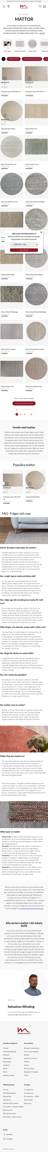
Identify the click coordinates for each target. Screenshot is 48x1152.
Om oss (5, 1090)
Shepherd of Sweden (31, 1072)
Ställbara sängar (9, 1075)
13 (31, 414)
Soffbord (6, 1065)
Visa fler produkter (24, 403)
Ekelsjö (26, 1055)
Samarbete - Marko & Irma (12, 1117)
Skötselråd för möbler (11, 1103)
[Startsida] (24, 6)
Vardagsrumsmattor (32, 59)
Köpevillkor (7, 1096)
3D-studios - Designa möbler (13, 1107)
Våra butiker (28, 1100)
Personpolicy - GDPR (31, 1096)
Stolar (5, 1072)
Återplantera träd (9, 1113)
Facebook (9, 1134)
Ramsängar (7, 1062)
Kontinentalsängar (9, 1051)
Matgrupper (7, 1058)
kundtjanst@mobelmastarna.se (31, 908)
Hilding (26, 1062)
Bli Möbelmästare (9, 1093)
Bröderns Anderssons (31, 1048)
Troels (26, 1075)
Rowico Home (29, 1068)
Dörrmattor (13, 59)
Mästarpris (7, 1100)
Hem (20, 14)
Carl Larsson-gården (31, 1051)
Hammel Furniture (30, 1058)
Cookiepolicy (28, 1090)
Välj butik (24, 250)
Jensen (26, 1065)
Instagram (9, 1139)
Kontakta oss (28, 1093)
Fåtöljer (6, 1048)
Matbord (6, 1055)
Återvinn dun (8, 1110)
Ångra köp (27, 1103)
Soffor (5, 1068)
